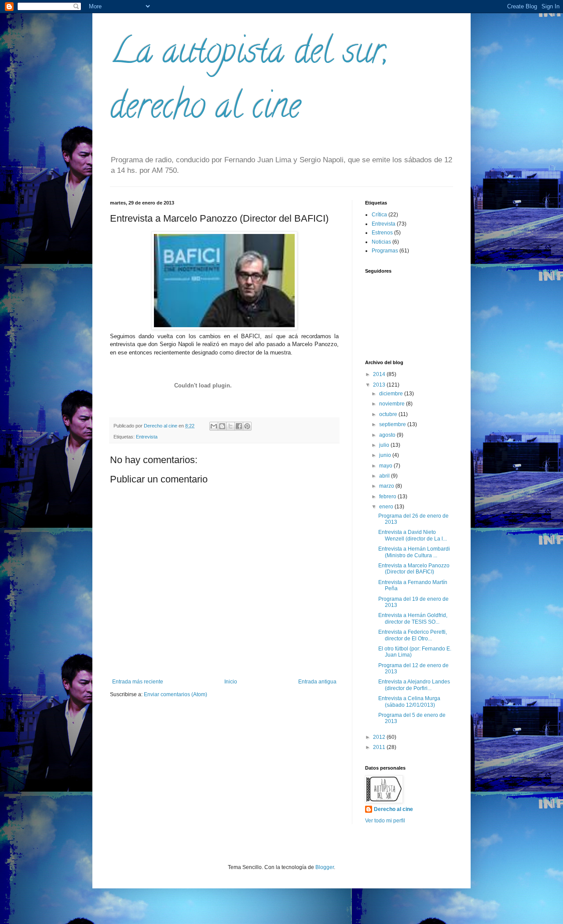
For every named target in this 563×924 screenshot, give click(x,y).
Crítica (379, 215)
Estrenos (382, 233)
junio (385, 455)
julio (385, 445)
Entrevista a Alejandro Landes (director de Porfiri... (414, 685)
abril (385, 476)
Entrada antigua (317, 682)
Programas (385, 251)
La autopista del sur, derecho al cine (249, 82)
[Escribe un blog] (222, 426)
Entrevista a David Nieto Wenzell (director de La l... (412, 535)
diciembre (391, 394)
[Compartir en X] (230, 426)
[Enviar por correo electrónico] (213, 426)
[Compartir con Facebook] (238, 426)
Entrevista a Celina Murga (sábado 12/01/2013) (409, 701)
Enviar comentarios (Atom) (175, 694)
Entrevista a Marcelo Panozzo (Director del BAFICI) (414, 568)
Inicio (230, 682)
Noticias (381, 242)
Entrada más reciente (137, 682)
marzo (387, 486)
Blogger (324, 867)
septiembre (393, 424)
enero (387, 507)
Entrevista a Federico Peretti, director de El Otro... (412, 635)
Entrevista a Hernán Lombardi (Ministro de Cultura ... (414, 552)
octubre (388, 414)
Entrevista (146, 436)
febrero (388, 496)
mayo (386, 466)
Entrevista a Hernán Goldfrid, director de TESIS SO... (412, 618)
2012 (380, 737)
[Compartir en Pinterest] (247, 426)
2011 (380, 747)
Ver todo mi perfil (385, 821)
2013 (380, 385)
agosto (388, 435)
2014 (380, 374)
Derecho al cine (393, 809)
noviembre (392, 404)
